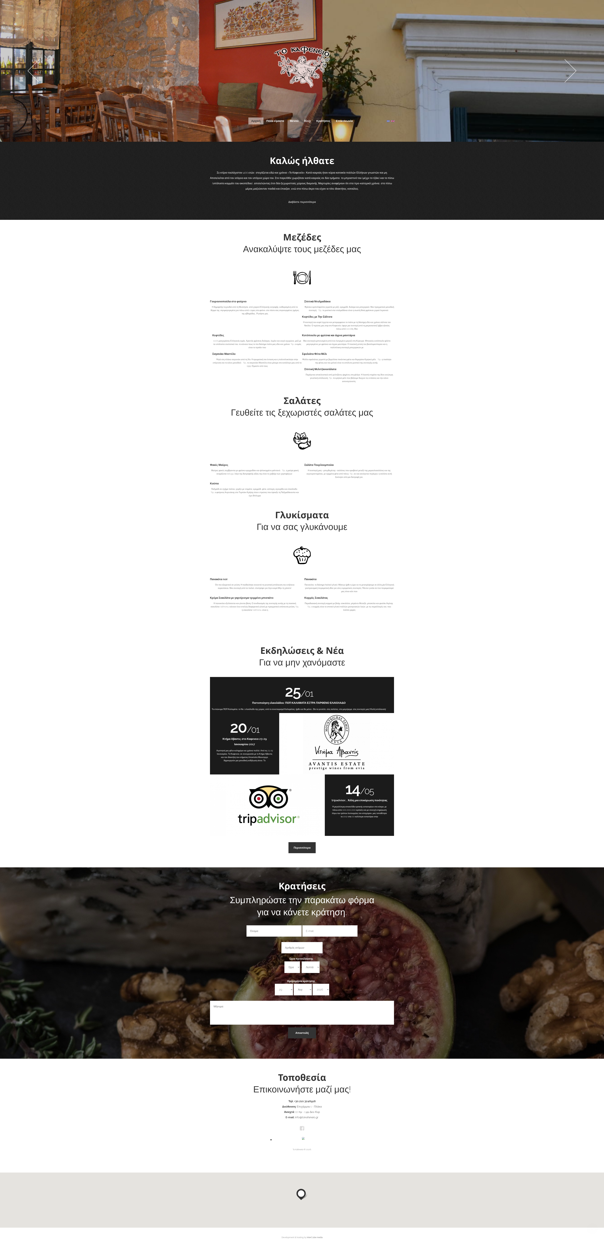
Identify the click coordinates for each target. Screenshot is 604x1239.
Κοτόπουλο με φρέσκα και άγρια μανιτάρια (328, 335)
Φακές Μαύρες (219, 464)
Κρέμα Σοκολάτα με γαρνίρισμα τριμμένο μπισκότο (241, 597)
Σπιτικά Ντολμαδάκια (317, 301)
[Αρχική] (302, 47)
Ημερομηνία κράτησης (302, 981)
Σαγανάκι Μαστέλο (223, 353)
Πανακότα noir (219, 579)
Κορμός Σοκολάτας (316, 597)
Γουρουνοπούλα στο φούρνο (228, 301)
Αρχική (256, 121)
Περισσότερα (302, 847)
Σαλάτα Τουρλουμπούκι (319, 464)
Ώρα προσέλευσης (302, 958)
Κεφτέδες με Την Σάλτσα (317, 316)
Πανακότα (310, 579)
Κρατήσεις (323, 121)
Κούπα (214, 483)
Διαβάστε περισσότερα (302, 201)
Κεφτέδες (218, 335)
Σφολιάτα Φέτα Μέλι (314, 353)
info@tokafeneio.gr (306, 1117)
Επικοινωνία (344, 121)
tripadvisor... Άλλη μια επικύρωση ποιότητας (359, 800)
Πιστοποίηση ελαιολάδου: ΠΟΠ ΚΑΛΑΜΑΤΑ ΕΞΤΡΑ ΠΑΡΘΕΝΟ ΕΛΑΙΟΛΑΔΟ (299, 702)
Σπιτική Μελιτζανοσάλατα (320, 369)
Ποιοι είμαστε (275, 121)
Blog (307, 121)
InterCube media (315, 1237)
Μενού (294, 121)
